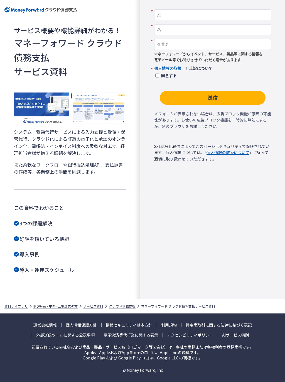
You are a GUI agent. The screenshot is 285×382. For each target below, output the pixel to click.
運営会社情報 (45, 325)
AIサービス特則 (235, 335)
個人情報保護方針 (81, 325)
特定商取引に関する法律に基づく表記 (219, 325)
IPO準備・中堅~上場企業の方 (55, 306)
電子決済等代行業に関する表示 (131, 335)
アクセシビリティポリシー (190, 335)
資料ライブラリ (16, 306)
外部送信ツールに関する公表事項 (65, 335)
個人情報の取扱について (228, 152)
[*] (212, 7)
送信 (213, 98)
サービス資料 (93, 306)
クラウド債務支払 (122, 306)
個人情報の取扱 (167, 68)
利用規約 (169, 325)
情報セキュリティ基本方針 (129, 325)
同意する (169, 75)
